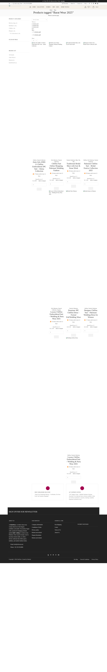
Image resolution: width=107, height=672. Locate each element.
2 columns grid (35, 23)
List (33, 28)
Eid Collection (54, 160)
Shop (55, 10)
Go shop (63, 1)
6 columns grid (37, 35)
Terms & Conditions (84, 559)
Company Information (37, 524)
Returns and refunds (37, 532)
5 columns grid (37, 32)
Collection (40, 7)
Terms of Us (58, 530)
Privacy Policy (95, 559)
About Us (73, 3)
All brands (11, 55)
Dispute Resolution (36, 535)
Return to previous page (53, 15)
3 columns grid (35, 25)
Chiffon (34, 160)
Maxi (77, 160)
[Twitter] (91, 3)
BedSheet (11, 25)
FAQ (85, 3)
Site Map (76, 559)
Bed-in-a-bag (12, 23)
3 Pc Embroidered (14, 33)
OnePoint (19, 559)
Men (54, 7)
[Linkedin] (97, 3)
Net (79, 160)
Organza (59, 310)
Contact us (79, 3)
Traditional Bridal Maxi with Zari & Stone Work (73, 166)
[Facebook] (89, 3)
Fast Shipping (58, 524)
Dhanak (11, 31)
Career (56, 527)
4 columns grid (35, 27)
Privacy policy (35, 530)
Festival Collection (41, 160)
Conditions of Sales (36, 527)
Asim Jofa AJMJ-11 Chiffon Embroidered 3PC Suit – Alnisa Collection (39, 166)
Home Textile (65, 7)
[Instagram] (93, 3)
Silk (73, 161)
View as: (34, 22)
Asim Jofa (12, 57)
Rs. (9, 3)
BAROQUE (13, 62)
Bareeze (11, 60)
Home (34, 7)
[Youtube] (95, 3)
